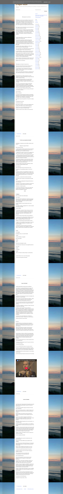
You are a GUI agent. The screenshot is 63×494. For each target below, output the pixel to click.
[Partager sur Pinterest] (25, 133)
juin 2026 (36, 28)
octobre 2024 (37, 55)
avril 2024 (36, 64)
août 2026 (36, 25)
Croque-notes (21, 4)
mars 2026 (36, 32)
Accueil (36, 13)
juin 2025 (36, 44)
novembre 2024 (37, 54)
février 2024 (37, 67)
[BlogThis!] (23, 133)
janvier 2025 (37, 51)
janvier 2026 (37, 35)
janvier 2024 (37, 68)
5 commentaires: (18, 133)
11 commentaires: (19, 486)
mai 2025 (36, 45)
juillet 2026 (37, 26)
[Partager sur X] (24, 133)
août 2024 (36, 58)
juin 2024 (36, 61)
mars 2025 (36, 48)
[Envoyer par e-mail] (23, 486)
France (36, 20)
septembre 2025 (37, 41)
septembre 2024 (37, 57)
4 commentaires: (18, 275)
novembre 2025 (37, 38)
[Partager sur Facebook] (25, 486)
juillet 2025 (37, 42)
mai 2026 (36, 29)
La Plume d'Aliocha (38, 17)
